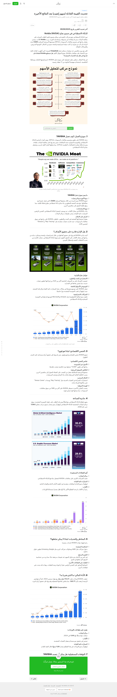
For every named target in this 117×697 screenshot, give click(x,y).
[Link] (82, 29)
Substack (64, 693)
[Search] (24, 3)
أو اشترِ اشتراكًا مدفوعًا (58, 670)
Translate (84, 10)
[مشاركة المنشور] (20, 3)
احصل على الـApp (50, 689)
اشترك (15, 3)
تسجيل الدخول (7, 3)
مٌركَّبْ (82, 20)
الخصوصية (58, 685)
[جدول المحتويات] (2, 348)
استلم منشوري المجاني (58, 666)
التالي (34, 679)
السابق (82, 679)
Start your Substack (63, 689)
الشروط (53, 685)
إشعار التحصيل (46, 685)
